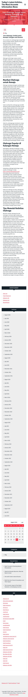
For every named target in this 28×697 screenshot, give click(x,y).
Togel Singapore (7, 295)
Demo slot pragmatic (8, 601)
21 (16, 536)
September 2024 (9, 376)
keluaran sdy (6, 298)
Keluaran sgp (6, 300)
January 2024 (8, 404)
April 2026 (7, 329)
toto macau (5, 623)
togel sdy (5, 658)
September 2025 (8, 354)
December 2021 (8, 494)
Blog (15, 18)
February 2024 (8, 401)
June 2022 (7, 472)
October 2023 (8, 415)
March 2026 (7, 332)
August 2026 (7, 315)
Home (11, 18)
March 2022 (7, 483)
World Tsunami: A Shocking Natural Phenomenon (13, 567)
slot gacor (5, 607)
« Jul (22, 522)
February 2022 (8, 487)
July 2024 (7, 383)
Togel (18, 683)
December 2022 (8, 451)
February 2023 (8, 444)
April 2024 (7, 393)
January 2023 (8, 447)
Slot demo (5, 603)
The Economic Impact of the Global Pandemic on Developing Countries (13, 586)
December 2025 (8, 343)
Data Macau (6, 609)
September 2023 (8, 419)
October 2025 (8, 350)
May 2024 (7, 390)
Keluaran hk (6, 598)
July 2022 (7, 469)
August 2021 (7, 508)
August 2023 (7, 422)
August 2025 (7, 358)
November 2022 (8, 454)
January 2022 (8, 490)
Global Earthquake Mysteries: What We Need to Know (14, 572)
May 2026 (7, 325)
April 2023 (7, 437)
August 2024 (7, 379)
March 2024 (7, 397)
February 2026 (8, 336)
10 (5, 534)
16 (22, 534)
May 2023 (7, 433)
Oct (23, 30)
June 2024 (7, 386)
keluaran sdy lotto (7, 665)
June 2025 (7, 365)
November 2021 (8, 498)
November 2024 (8, 368)
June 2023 (7, 429)
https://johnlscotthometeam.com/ (11, 171)
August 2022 (7, 465)
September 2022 (8, 462)
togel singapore (7, 605)
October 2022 (8, 458)
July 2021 (7, 512)
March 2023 (7, 440)
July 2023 (7, 426)
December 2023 (8, 408)
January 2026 (8, 340)
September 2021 (8, 505)
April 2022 (7, 480)
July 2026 (7, 318)
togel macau (6, 663)
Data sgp (5, 293)
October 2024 (8, 372)
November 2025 (8, 347)
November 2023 (8, 411)
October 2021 (8, 501)
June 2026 (7, 322)
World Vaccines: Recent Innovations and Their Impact (14, 581)
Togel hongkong (12, 683)
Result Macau (6, 302)
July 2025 (7, 361)
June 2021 (7, 515)
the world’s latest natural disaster (13, 576)
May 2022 (7, 476)
